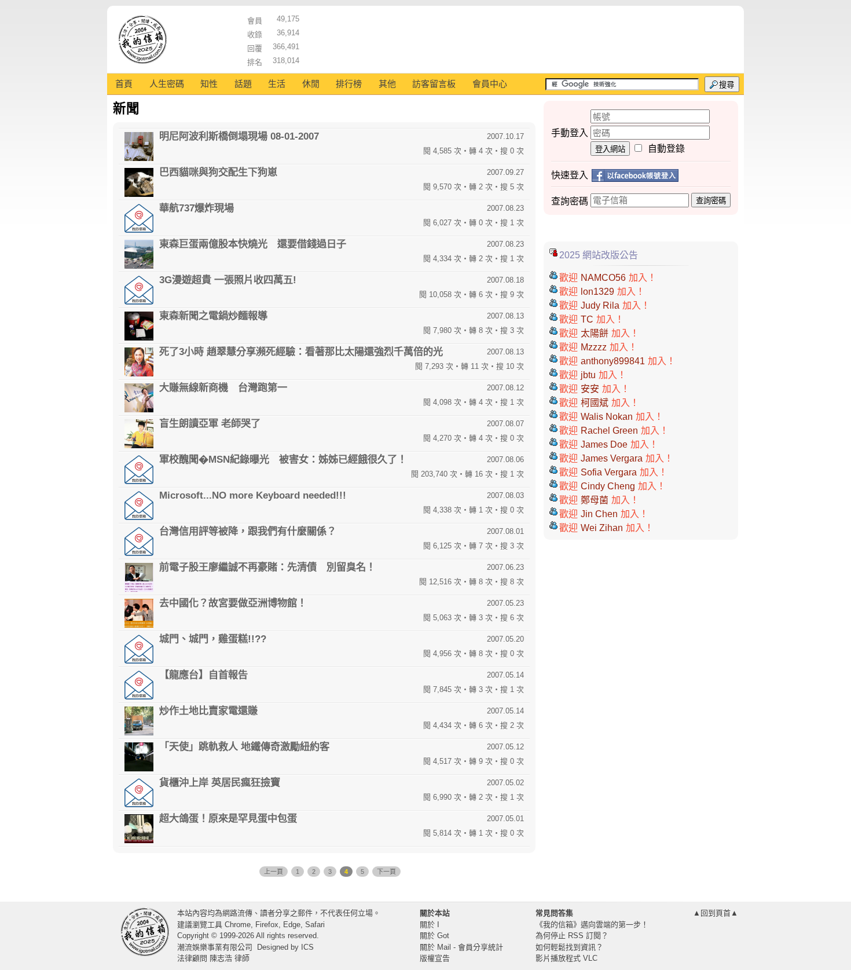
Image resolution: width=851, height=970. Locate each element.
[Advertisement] (518, 38)
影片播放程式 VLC (566, 958)
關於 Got (434, 935)
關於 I (429, 924)
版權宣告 (435, 958)
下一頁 (386, 871)
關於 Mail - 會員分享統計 (461, 947)
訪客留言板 (434, 84)
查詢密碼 (711, 200)
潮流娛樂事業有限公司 (214, 947)
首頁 (124, 84)
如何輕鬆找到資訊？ (569, 947)
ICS (307, 947)
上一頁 (273, 871)
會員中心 (489, 84)
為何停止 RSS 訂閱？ (571, 935)
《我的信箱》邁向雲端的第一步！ (591, 924)
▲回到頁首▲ (715, 913)
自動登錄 (666, 148)
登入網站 (610, 149)
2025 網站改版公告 (598, 255)
